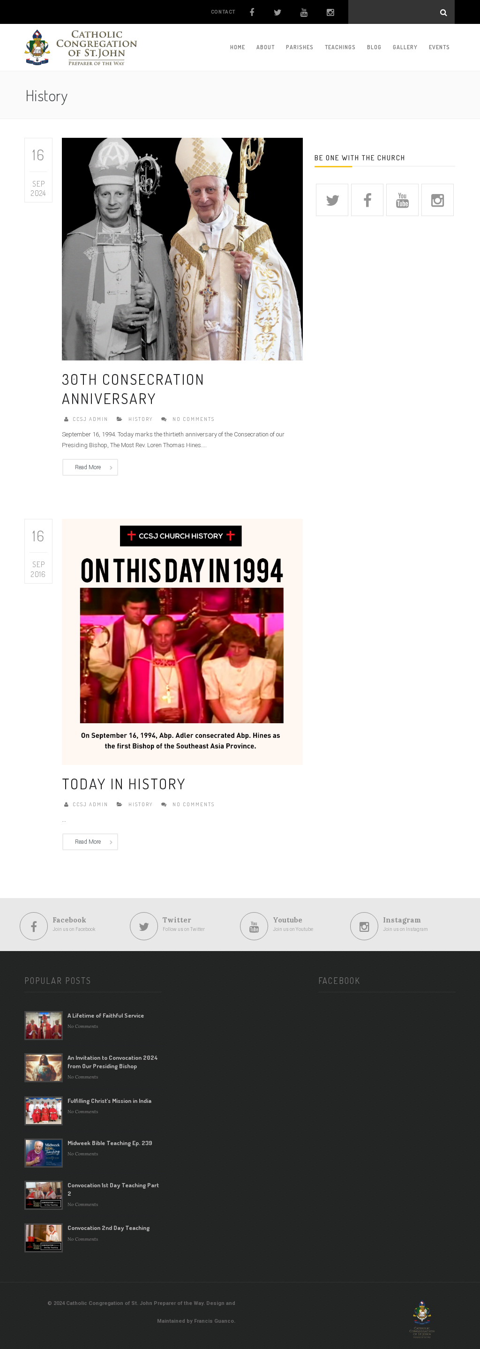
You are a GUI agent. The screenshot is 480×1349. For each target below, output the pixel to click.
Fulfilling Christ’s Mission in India (109, 1100)
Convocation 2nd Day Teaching (109, 1227)
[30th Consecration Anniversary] (182, 249)
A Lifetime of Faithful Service (106, 1015)
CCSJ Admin (90, 419)
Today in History (124, 783)
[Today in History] (182, 641)
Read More (88, 467)
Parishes (300, 47)
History (140, 419)
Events (439, 47)
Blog (374, 47)
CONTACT (223, 12)
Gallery (405, 47)
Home (237, 47)
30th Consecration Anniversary (133, 388)
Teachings (340, 47)
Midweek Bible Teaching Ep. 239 (110, 1143)
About (265, 47)
